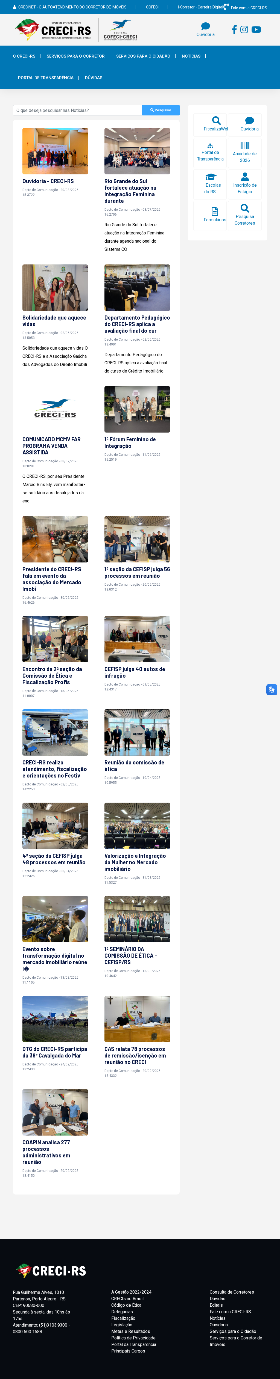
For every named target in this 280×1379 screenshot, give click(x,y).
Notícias (191, 56)
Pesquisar (162, 110)
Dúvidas (93, 77)
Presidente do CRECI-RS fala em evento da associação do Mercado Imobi (51, 579)
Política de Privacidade (133, 1338)
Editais (216, 1305)
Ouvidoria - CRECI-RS (48, 181)
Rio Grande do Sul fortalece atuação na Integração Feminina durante (130, 191)
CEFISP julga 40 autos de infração (134, 672)
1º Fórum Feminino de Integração (130, 442)
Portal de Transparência (46, 77)
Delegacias (122, 1311)
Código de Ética (126, 1305)
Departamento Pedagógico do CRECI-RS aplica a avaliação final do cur (137, 324)
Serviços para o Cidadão (233, 1331)
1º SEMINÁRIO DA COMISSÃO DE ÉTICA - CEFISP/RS (130, 955)
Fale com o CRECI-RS (249, 8)
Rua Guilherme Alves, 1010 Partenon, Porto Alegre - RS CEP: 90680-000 (39, 1299)
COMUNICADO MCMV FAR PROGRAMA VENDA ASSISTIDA (51, 445)
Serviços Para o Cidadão (143, 56)
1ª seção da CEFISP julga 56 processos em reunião (137, 572)
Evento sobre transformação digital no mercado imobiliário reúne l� (54, 959)
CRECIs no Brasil (127, 1298)
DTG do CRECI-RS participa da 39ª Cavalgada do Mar (54, 1052)
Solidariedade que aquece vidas (54, 320)
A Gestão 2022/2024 (131, 1292)
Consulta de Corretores (232, 1292)
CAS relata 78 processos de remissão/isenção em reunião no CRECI (135, 1055)
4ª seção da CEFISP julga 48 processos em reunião (54, 858)
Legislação (121, 1324)
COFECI (152, 7)
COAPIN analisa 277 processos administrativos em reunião (46, 1152)
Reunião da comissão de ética (134, 765)
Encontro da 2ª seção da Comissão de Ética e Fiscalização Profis (52, 675)
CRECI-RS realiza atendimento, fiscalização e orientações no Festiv (54, 769)
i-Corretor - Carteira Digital (200, 7)
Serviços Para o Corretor (76, 56)
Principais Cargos (128, 1351)
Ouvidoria (219, 1324)
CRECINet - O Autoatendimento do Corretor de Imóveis (72, 7)
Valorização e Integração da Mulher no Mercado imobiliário (135, 862)
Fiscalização (123, 1318)
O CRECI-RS (24, 56)
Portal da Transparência (133, 1344)
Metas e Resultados (130, 1331)
